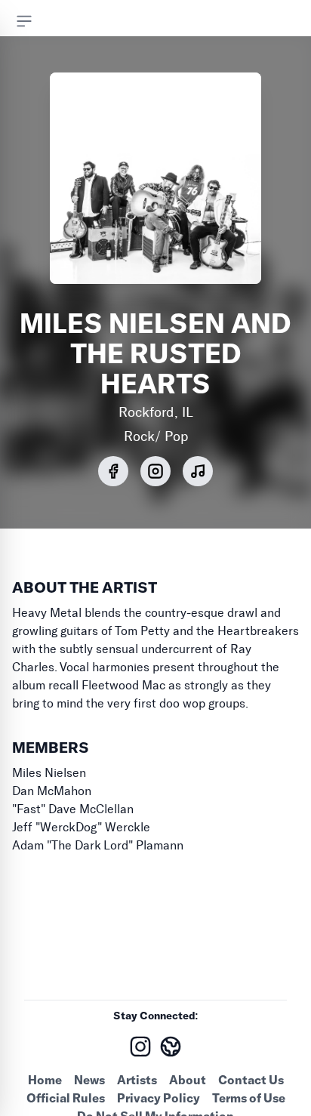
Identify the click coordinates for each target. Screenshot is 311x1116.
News (89, 1079)
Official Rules (65, 1097)
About (187, 1079)
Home (45, 1079)
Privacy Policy (158, 1097)
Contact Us (251, 1079)
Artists (137, 1079)
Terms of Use (248, 1097)
